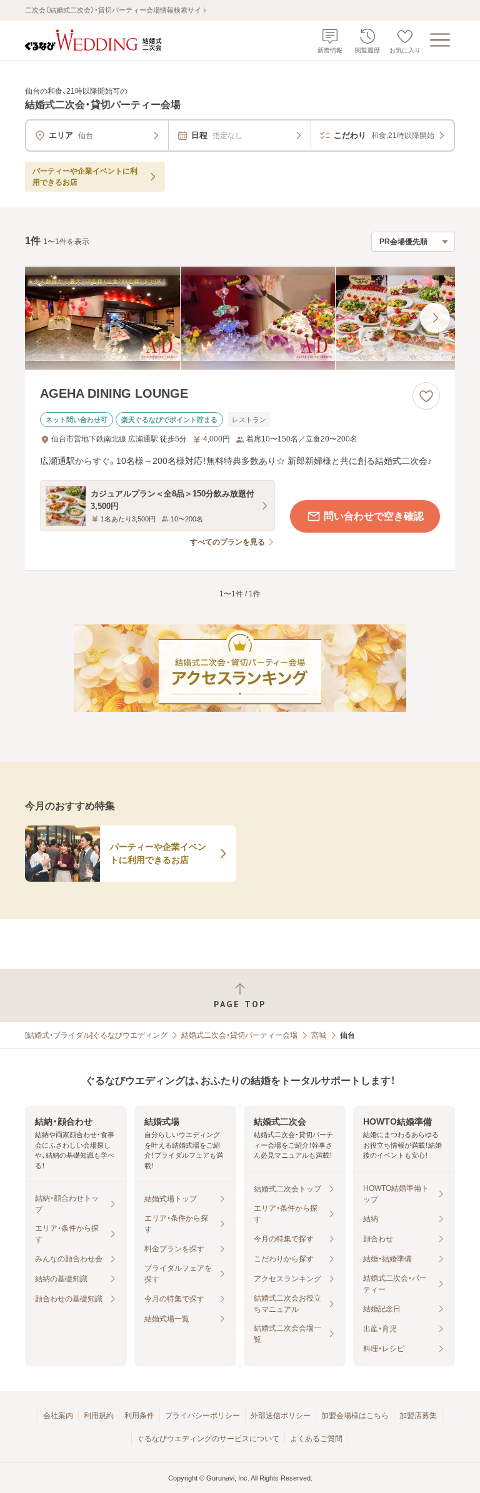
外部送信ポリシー (281, 1415)
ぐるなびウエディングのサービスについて (208, 1438)
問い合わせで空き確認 (374, 516)
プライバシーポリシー (202, 1415)
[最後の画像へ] (435, 318)
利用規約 (99, 1415)
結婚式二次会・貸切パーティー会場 (239, 1035)
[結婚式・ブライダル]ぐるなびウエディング (96, 1035)
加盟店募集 (418, 1415)
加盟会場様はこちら (355, 1415)
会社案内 (58, 1415)
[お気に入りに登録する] (426, 396)
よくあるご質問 (316, 1438)
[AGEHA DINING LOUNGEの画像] (240, 318)
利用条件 (139, 1415)
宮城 (318, 1035)
